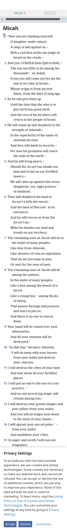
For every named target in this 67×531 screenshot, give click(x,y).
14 (6, 424)
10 (6, 347)
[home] (5, 5)
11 (6, 368)
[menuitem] (5, 5)
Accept (10, 524)
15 (6, 440)
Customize (43, 524)
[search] (62, 5)
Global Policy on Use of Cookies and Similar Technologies (33, 500)
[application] (33, 19)
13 (6, 404)
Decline (25, 524)
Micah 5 (19, 13)
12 (6, 383)
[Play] (2, 19)
